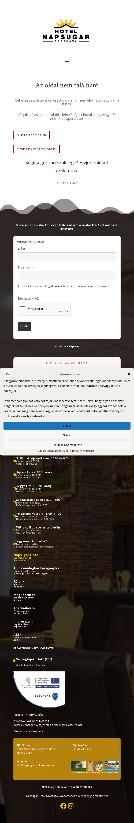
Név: (21, 249)
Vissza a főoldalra (31, 135)
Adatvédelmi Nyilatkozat (82, 450)
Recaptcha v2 (28, 298)
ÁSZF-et (65, 286)
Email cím (25, 267)
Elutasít (67, 435)
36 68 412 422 (82, 749)
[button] (129, 374)
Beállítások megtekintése (67, 445)
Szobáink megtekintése (36, 149)
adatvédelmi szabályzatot (93, 286)
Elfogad (67, 425)
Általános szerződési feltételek (53, 450)
